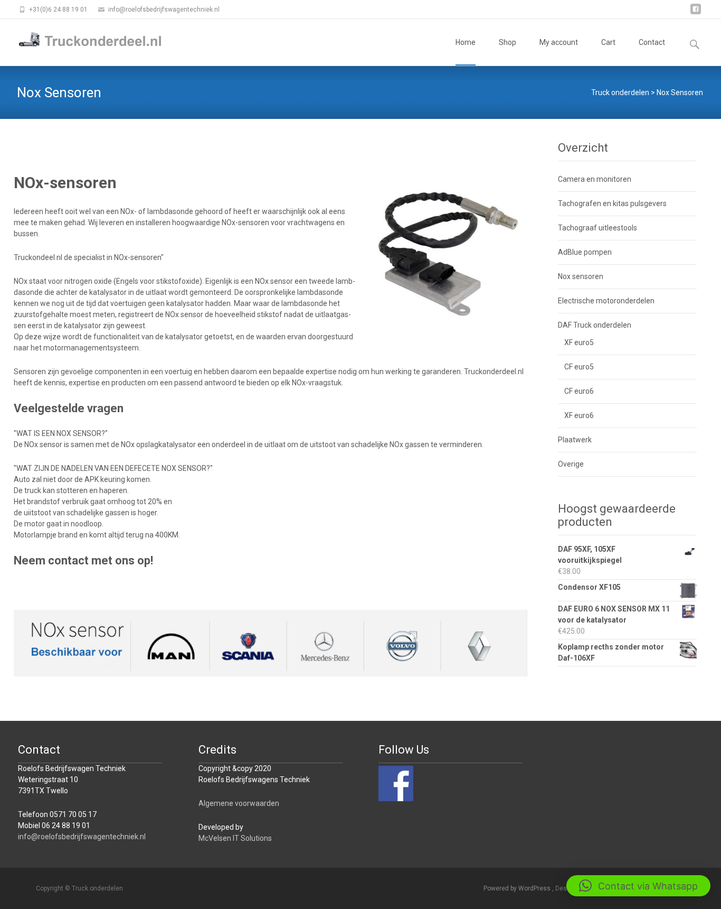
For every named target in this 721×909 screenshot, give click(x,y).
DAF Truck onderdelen (594, 325)
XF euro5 (579, 342)
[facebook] (695, 13)
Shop (507, 42)
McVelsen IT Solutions (235, 838)
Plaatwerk (575, 439)
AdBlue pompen (585, 252)
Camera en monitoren (594, 179)
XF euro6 (579, 415)
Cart (608, 42)
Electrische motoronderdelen (606, 300)
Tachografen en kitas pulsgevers (612, 203)
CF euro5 (579, 367)
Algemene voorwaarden (238, 803)
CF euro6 (579, 391)
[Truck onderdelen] (82, 40)
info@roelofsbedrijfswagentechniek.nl (82, 836)
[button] (638, 885)
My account (558, 42)
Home (466, 42)
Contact (652, 42)
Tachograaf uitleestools (597, 228)
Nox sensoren (580, 276)
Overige (571, 464)
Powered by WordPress (517, 888)
